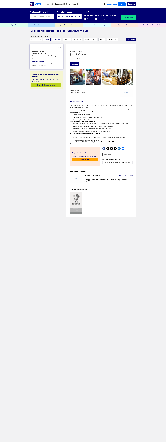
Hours (102, 39)
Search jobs (129, 17)
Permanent (112, 15)
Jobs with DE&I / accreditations (152, 25)
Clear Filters (131, 39)
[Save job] (59, 48)
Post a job (75, 4)
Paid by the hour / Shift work (124, 25)
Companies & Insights (62, 4)
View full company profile (125, 175)
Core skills (57, 39)
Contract (90, 19)
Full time (101, 15)
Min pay (67, 39)
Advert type (77, 39)
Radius (47, 39)
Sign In (122, 4)
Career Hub (49, 4)
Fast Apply (75, 64)
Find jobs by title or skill (39, 12)
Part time (90, 15)
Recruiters (131, 4)
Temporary (101, 19)
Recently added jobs (14, 25)
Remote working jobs (41, 25)
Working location (90, 39)
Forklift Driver (38, 51)
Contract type (112, 39)
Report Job (107, 154)
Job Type (88, 12)
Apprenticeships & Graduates (69, 25)
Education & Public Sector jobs (97, 25)
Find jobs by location (65, 12)
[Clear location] (80, 17)
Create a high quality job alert (46, 85)
